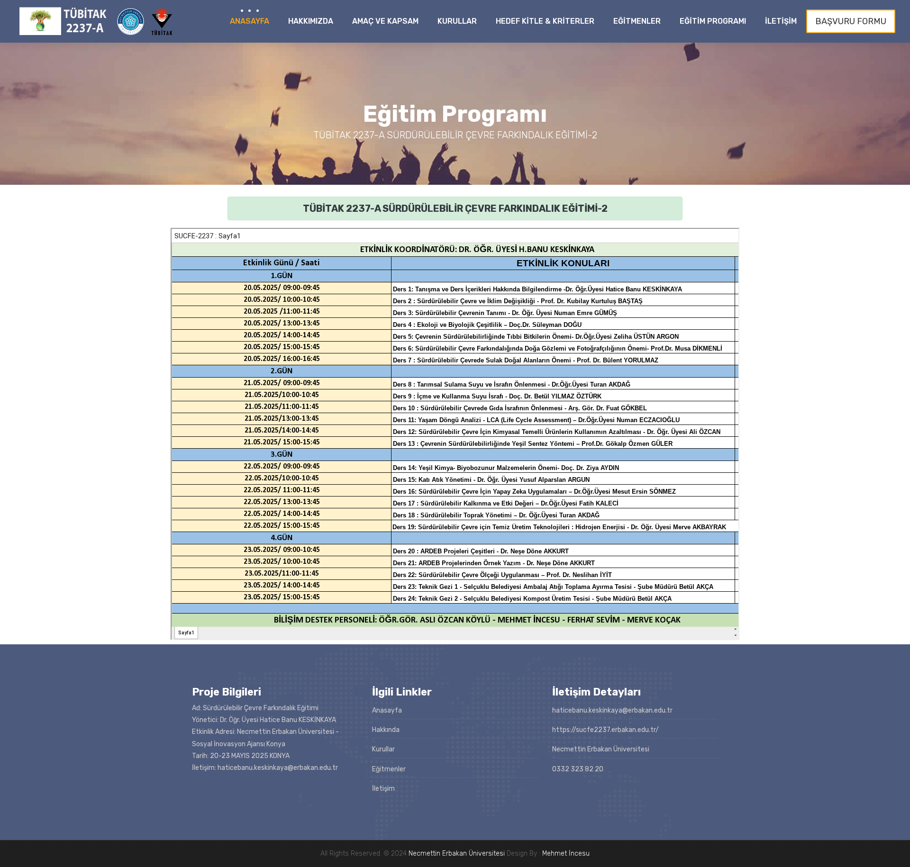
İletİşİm (781, 21)
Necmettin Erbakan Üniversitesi (457, 853)
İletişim (383, 789)
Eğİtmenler (637, 21)
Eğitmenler (389, 769)
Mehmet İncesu (566, 853)
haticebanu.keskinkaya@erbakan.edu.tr (612, 710)
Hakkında (386, 730)
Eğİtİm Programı (713, 21)
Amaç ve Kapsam (385, 21)
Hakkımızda (310, 21)
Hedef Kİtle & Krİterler (545, 21)
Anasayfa (249, 21)
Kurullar (457, 21)
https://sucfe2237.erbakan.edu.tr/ (605, 730)
